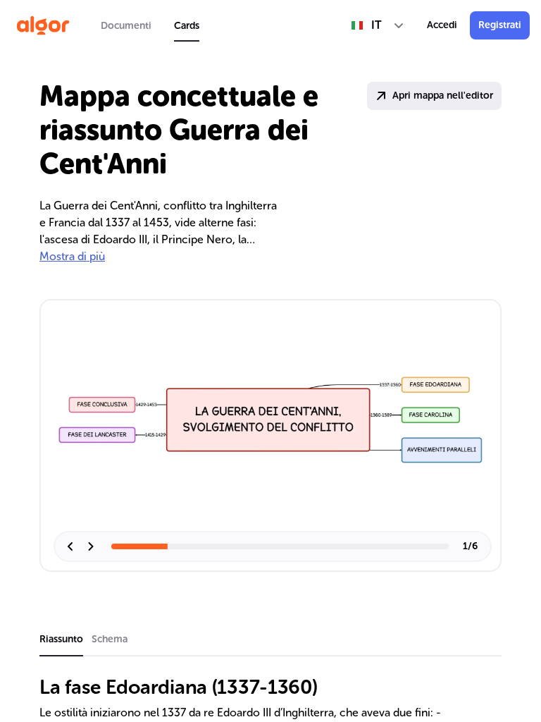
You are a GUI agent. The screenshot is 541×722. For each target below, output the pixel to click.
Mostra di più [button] (72, 256)
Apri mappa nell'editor (442, 96)
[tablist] (150, 25)
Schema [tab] (110, 639)
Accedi (442, 25)
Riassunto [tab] (61, 639)
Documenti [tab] (126, 26)
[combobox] (378, 25)
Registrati (499, 25)
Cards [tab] (186, 26)
